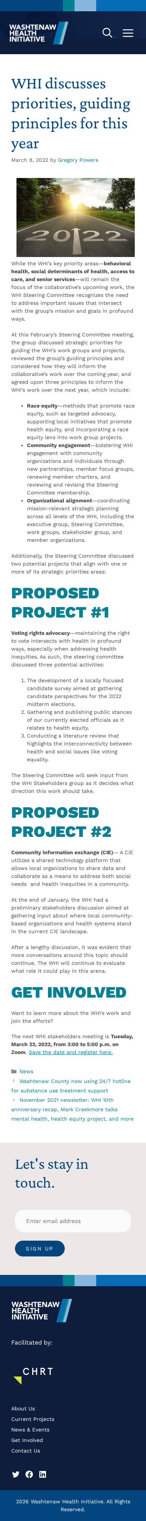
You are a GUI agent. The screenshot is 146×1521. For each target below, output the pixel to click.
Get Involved (27, 1440)
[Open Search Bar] (107, 33)
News (26, 1071)
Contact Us (25, 1451)
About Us (23, 1408)
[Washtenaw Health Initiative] (39, 33)
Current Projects (32, 1419)
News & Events (30, 1430)
